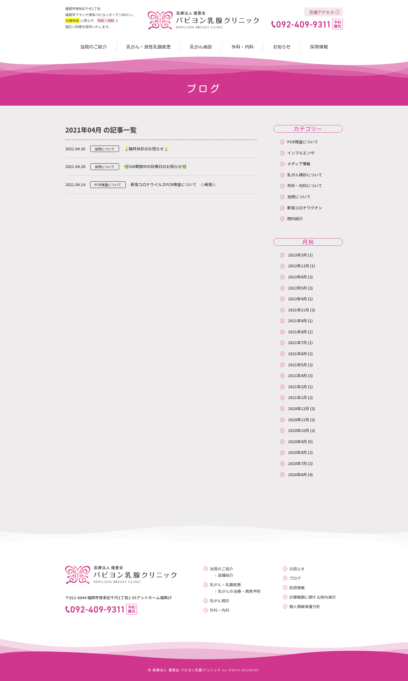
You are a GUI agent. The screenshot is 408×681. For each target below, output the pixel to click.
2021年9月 (297, 320)
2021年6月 (297, 353)
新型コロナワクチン (304, 207)
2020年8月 (297, 452)
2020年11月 (298, 419)
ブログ (295, 578)
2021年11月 (298, 309)
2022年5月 (297, 288)
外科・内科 (242, 47)
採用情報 (319, 47)
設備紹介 (225, 575)
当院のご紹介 (93, 47)
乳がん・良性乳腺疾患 (148, 47)
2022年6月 (297, 276)
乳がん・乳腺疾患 (225, 584)
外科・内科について (304, 185)
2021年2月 (297, 386)
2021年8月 (297, 331)
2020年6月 (297, 474)
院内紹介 (295, 218)
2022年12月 (298, 265)
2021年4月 (297, 375)
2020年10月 (298, 430)
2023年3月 (297, 255)
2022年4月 (297, 298)
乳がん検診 (201, 47)
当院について (299, 196)
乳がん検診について (304, 174)
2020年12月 (298, 408)
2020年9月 (297, 441)
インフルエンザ (300, 153)
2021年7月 (297, 342)
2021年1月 (297, 397)
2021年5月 (297, 364)
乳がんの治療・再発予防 (239, 591)
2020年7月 (297, 463)
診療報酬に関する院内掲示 (312, 597)
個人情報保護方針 (304, 606)
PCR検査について (302, 141)
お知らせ (282, 47)
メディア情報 (298, 163)
